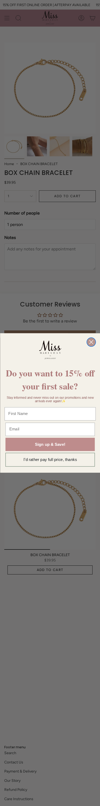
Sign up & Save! (50, 444)
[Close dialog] (91, 342)
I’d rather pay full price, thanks (50, 459)
